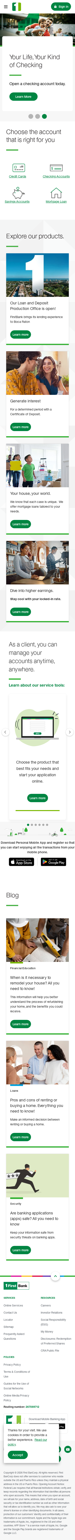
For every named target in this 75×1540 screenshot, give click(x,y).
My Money (47, 1331)
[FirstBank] (16, 6)
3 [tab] (44, 117)
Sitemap (9, 1326)
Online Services (13, 1305)
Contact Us (10, 1312)
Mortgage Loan (56, 201)
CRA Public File (50, 1350)
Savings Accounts (17, 201)
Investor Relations (51, 1312)
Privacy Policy (12, 1364)
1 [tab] (30, 117)
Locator (8, 1319)
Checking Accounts (56, 176)
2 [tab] (37, 117)
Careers (46, 1305)
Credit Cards (17, 176)
